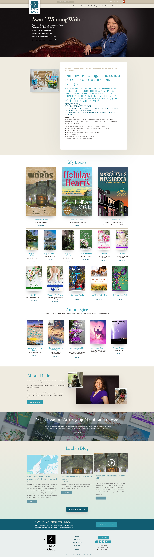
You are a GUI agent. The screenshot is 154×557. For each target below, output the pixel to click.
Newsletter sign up (66, 2)
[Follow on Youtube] (124, 1)
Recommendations (118, 6)
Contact (108, 6)
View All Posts (77, 509)
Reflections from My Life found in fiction (76, 477)
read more (32, 501)
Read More (41, 225)
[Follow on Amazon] (117, 1)
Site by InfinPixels (84, 554)
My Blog (94, 6)
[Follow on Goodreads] (120, 1)
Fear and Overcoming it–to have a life (110, 476)
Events (101, 6)
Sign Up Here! (107, 524)
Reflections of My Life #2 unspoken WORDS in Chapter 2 (42, 477)
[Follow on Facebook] (108, 1)
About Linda (85, 6)
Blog (77, 549)
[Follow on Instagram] (111, 1)
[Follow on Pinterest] (114, 1)
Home (69, 6)
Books (75, 6)
